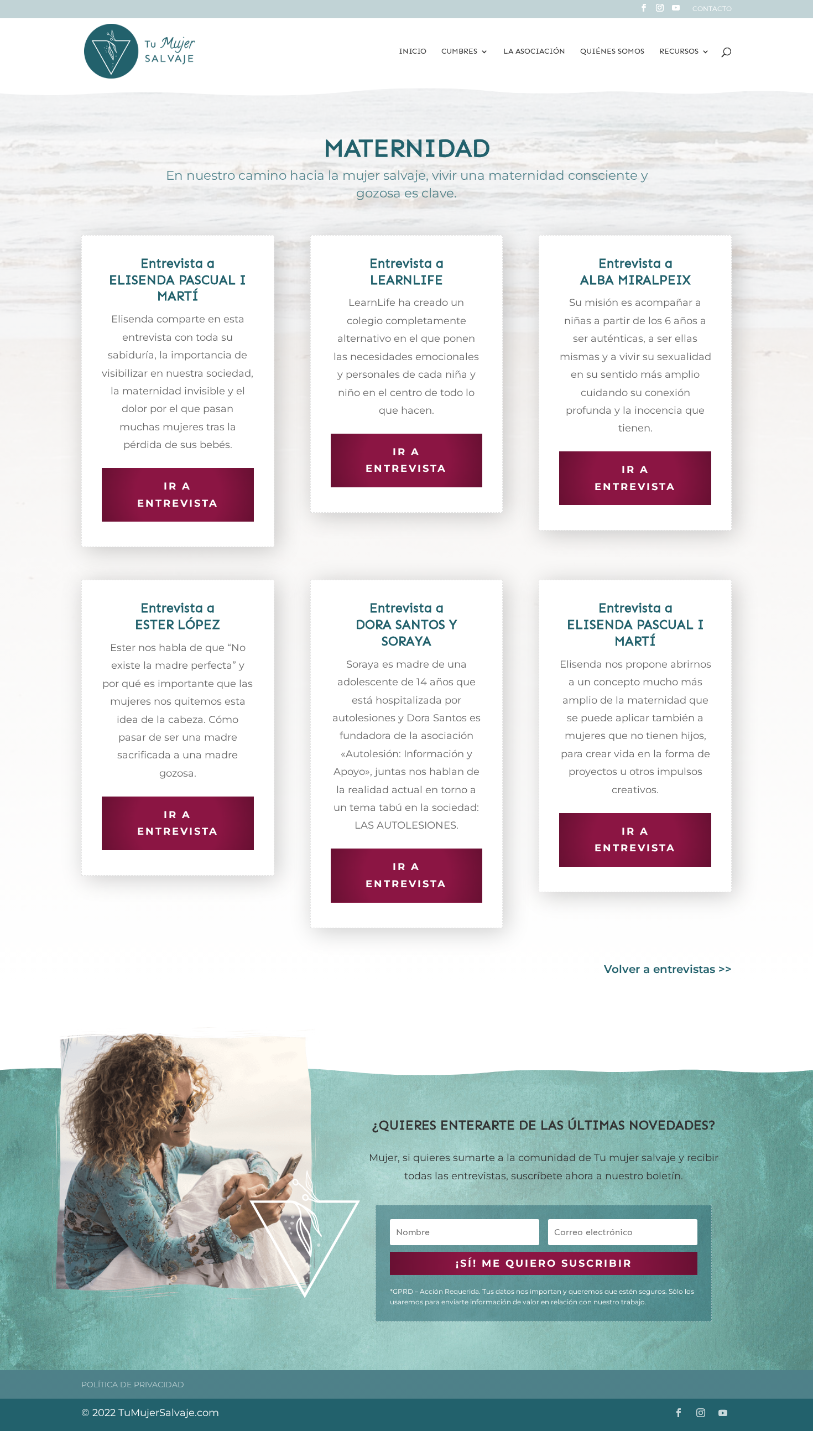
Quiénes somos (612, 52)
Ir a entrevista (177, 494)
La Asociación (534, 52)
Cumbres (459, 52)
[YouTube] (676, 11)
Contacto (712, 9)
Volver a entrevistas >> (668, 969)
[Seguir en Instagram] (701, 1413)
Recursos (679, 52)
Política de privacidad (132, 1385)
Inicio (412, 52)
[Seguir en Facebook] (678, 1413)
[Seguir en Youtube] (723, 1413)
